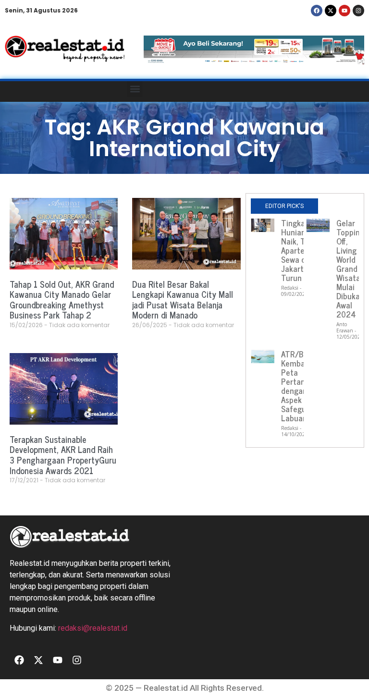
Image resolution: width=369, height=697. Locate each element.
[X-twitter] (330, 10)
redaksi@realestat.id (92, 628)
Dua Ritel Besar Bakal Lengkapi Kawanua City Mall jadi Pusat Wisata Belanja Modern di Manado (182, 299)
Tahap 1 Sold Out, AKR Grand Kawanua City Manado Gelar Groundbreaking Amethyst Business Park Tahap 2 (62, 299)
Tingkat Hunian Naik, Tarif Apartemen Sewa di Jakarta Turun (300, 250)
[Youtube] (344, 10)
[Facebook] (316, 10)
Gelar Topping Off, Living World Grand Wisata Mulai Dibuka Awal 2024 (350, 268)
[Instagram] (358, 10)
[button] (135, 89)
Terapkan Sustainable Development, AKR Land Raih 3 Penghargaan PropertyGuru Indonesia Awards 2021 (63, 454)
